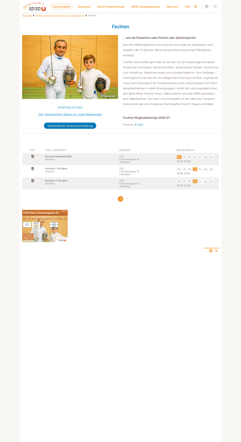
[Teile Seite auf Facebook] (210, 250)
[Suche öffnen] (195, 6)
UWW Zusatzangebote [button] (145, 6)
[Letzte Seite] (128, 199)
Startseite (27, 15)
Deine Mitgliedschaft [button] (111, 6)
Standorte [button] (84, 6)
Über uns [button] (172, 6)
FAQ (187, 6)
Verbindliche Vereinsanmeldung (70, 126)
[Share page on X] (216, 250)
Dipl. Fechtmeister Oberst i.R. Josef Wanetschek (70, 114)
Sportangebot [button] (62, 6)
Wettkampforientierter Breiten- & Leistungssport (60, 15)
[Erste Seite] (113, 199)
